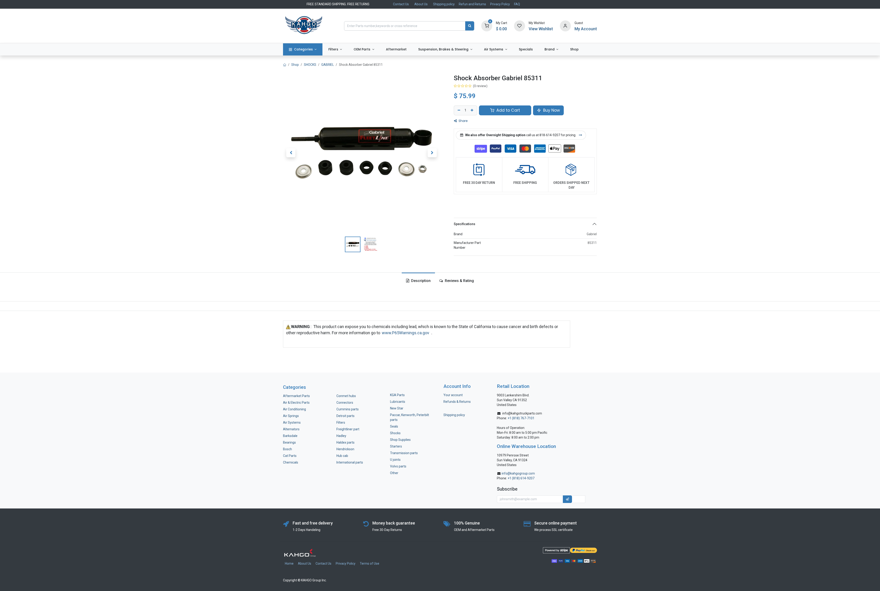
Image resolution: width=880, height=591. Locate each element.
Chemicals (290, 462)
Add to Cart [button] (507, 110)
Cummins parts (347, 409)
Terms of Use (369, 563)
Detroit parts (345, 416)
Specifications (464, 224)
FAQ (517, 4)
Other (394, 473)
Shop (295, 64)
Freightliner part (347, 429)
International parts (349, 462)
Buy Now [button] (551, 110)
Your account (453, 395)
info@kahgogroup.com (518, 473)
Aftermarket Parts (296, 396)
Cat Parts (290, 456)
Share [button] (463, 121)
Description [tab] (420, 281)
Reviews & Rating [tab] (459, 281)
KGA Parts (397, 395)
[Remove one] (458, 110)
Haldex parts (345, 442)
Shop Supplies (400, 440)
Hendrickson (345, 449)
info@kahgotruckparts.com (522, 413)
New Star (396, 408)
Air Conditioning (294, 409)
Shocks (395, 433)
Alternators (291, 429)
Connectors (345, 402)
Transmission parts (404, 453)
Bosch (287, 449)
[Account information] (565, 26)
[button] (291, 152)
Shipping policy (444, 4)
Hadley (341, 436)
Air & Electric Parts (296, 402)
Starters (396, 446)
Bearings (289, 442)
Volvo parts (398, 466)
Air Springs (291, 416)
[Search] (469, 25)
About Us (421, 4)
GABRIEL (327, 64)
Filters (340, 422)
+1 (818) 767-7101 (521, 418)
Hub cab (342, 456)
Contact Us (401, 4)
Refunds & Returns (457, 401)
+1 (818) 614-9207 (521, 478)
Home (289, 563)
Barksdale (290, 436)
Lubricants (397, 401)
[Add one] (472, 110)
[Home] (284, 64)
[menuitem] (302, 49)
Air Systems (292, 422)
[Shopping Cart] (486, 26)
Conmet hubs (346, 396)
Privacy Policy (500, 4)
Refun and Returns (472, 4)
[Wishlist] (519, 26)
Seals (394, 426)
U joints (395, 459)
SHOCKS (310, 64)
